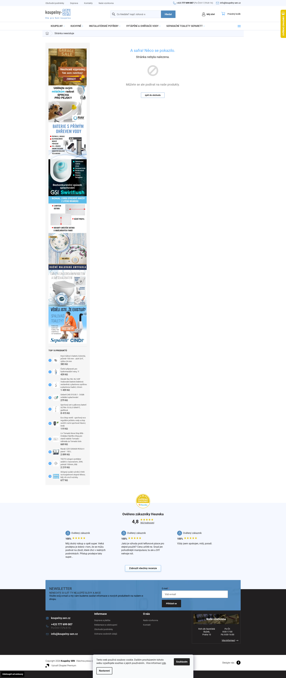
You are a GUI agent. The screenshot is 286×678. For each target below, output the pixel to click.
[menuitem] (58, 26)
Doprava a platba (102, 620)
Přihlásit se (171, 603)
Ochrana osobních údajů (105, 634)
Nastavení (104, 670)
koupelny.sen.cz (60, 618)
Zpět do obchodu (153, 95)
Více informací (228, 640)
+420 (195, 3)
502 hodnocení (147, 523)
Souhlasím (182, 661)
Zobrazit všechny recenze (143, 568)
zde (164, 663)
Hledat (168, 14)
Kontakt (147, 625)
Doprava (74, 3)
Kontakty (88, 3)
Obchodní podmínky (54, 3)
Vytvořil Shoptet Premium (63, 665)
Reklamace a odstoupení (105, 625)
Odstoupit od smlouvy (12, 674)
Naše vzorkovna (106, 3)
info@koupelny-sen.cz (64, 633)
